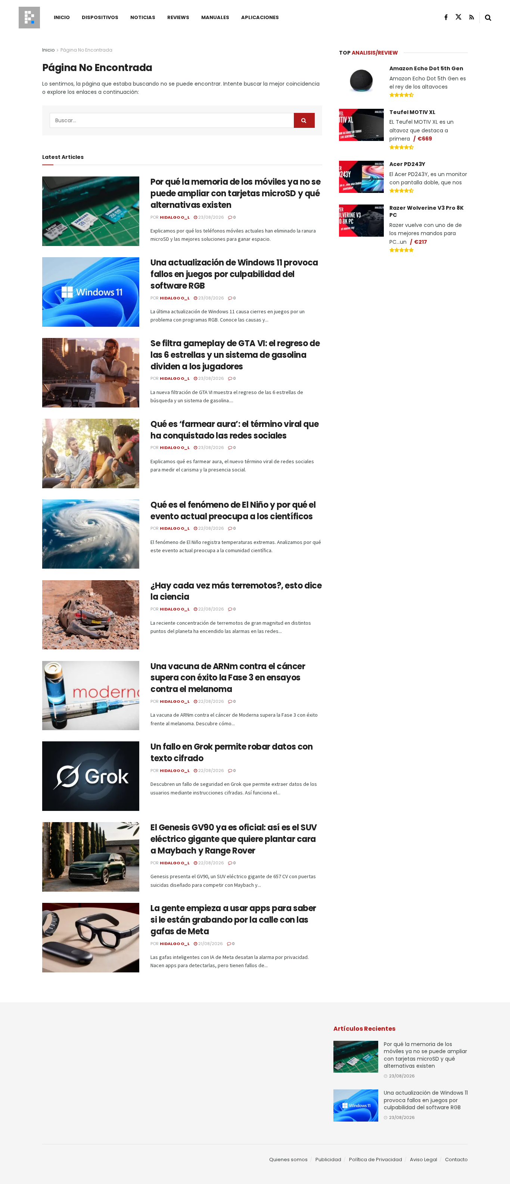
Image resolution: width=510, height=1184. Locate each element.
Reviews (178, 17)
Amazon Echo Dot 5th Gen (426, 68)
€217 (420, 242)
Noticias (142, 17)
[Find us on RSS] (471, 17)
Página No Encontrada (86, 50)
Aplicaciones (260, 17)
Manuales (215, 17)
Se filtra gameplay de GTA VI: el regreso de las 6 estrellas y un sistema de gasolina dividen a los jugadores (235, 355)
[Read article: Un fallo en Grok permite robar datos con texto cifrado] (90, 776)
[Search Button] (488, 17)
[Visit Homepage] (29, 17)
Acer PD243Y (407, 164)
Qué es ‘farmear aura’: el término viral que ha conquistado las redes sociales (234, 430)
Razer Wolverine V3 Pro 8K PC (426, 211)
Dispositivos (100, 17)
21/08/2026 (210, 944)
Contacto (456, 1159)
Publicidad (328, 1159)
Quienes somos (288, 1159)
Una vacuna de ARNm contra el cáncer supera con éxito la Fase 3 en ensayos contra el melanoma (227, 678)
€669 (424, 138)
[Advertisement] (404, 316)
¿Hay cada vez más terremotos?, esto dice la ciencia (235, 591)
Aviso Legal (423, 1159)
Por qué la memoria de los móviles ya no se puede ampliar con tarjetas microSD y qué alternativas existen (235, 193)
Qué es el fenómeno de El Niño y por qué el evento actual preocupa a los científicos (233, 510)
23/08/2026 (210, 217)
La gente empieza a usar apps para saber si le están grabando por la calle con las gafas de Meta (233, 919)
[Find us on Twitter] (458, 17)
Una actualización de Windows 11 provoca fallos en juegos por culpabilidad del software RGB (234, 274)
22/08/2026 (210, 528)
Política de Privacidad (375, 1159)
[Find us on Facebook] (446, 17)
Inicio (62, 17)
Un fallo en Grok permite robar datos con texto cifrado (231, 752)
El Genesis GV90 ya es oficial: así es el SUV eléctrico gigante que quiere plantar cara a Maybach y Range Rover (233, 839)
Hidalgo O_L (175, 217)
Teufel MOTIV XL (412, 112)
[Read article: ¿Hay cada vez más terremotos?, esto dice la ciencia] (90, 615)
